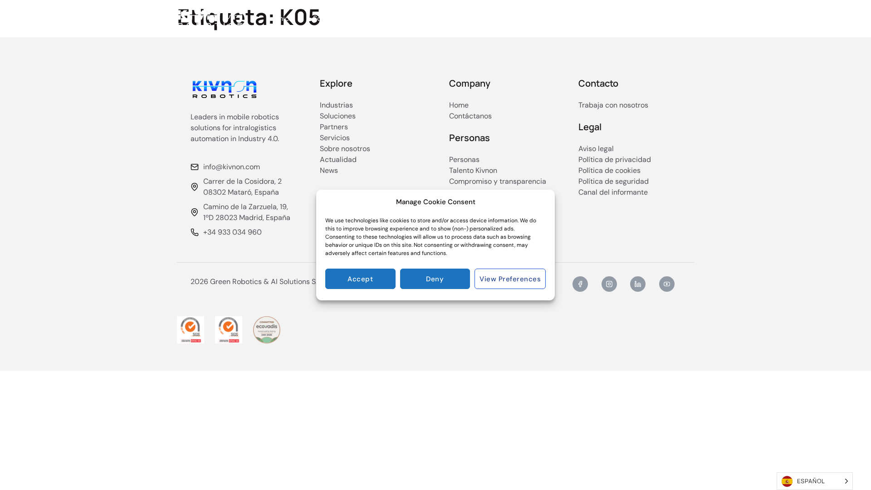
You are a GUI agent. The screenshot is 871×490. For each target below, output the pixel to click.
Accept (360, 279)
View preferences (510, 279)
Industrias (395, 18)
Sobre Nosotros (513, 18)
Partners (456, 18)
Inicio (286, 18)
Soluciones (331, 18)
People (569, 18)
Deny (435, 279)
